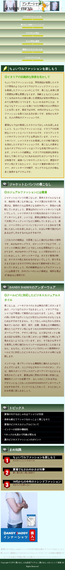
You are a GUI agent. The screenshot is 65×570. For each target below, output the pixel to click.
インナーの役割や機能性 (16, 429)
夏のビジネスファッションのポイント (22, 439)
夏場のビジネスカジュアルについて (21, 424)
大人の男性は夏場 (32, 41)
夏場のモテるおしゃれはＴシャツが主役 (23, 414)
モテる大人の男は (32, 33)
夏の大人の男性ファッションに (32, 25)
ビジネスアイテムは (32, 57)
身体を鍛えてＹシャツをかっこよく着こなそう (27, 419)
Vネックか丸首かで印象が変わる (20, 434)
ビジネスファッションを (32, 17)
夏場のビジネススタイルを (32, 49)
